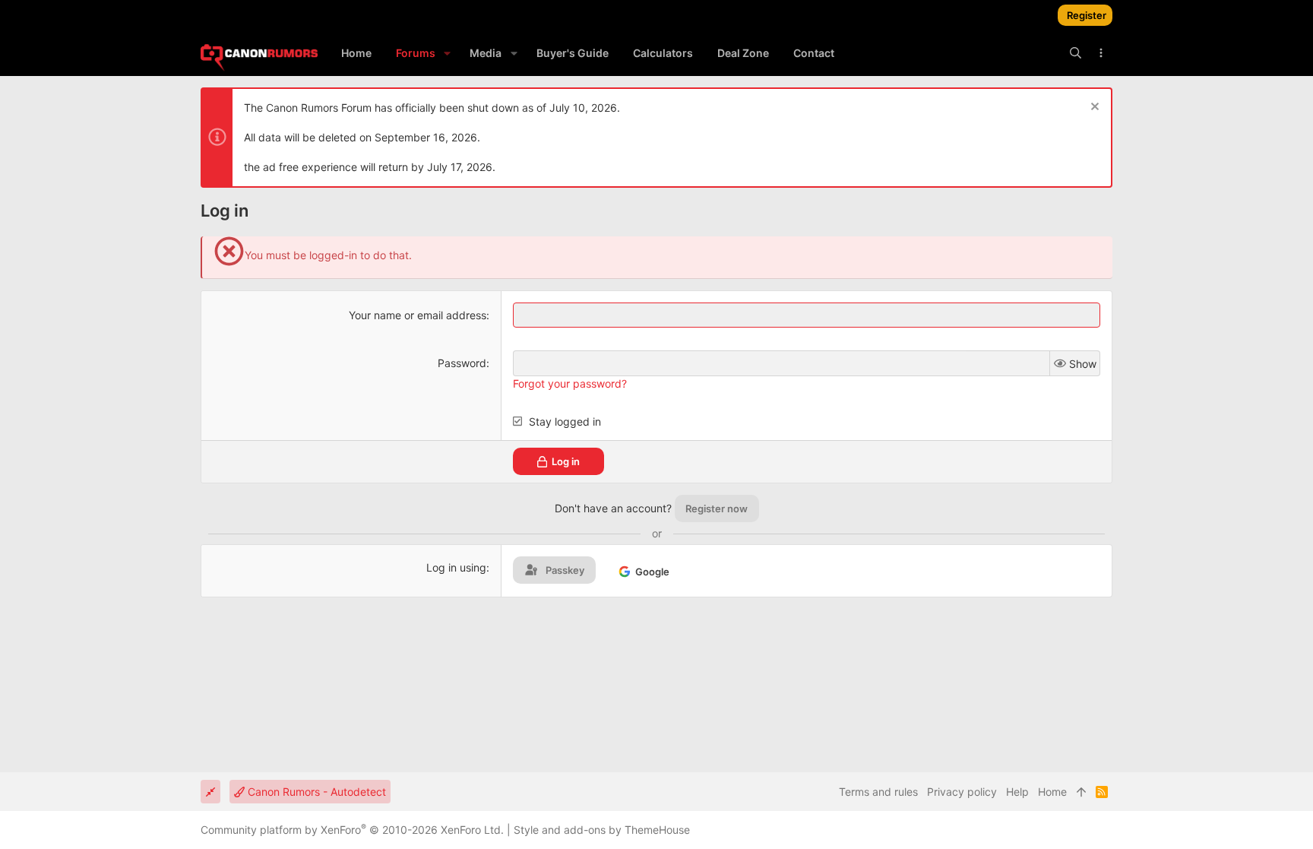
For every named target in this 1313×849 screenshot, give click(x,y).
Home (1052, 791)
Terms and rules (878, 791)
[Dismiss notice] (1093, 108)
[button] (447, 53)
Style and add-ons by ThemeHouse (602, 829)
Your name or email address (417, 315)
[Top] (1081, 792)
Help (1017, 791)
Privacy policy (962, 791)
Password (462, 362)
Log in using (456, 567)
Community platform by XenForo (352, 829)
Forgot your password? (570, 383)
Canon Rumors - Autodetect (315, 791)
